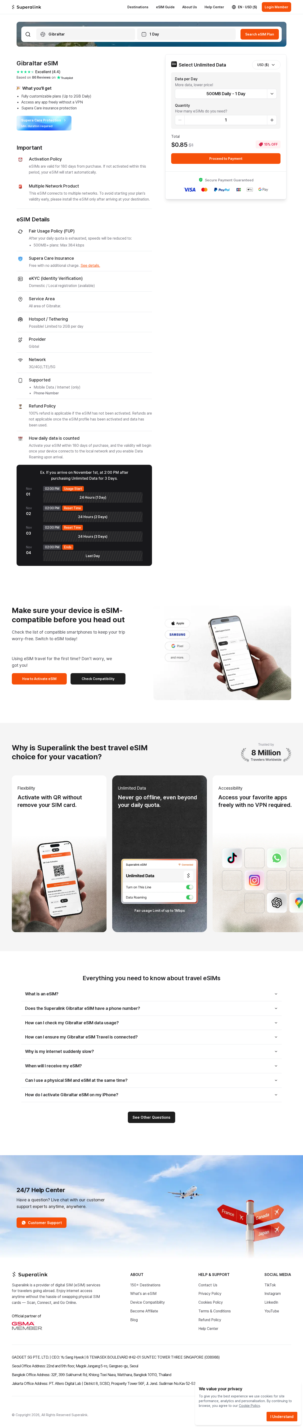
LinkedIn (271, 1302)
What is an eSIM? (41, 993)
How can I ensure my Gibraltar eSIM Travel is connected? (81, 1036)
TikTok (270, 1285)
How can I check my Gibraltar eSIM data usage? (72, 1022)
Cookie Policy (249, 1406)
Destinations (137, 7)
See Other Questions (151, 1117)
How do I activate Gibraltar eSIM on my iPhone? (71, 1094)
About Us (189, 7)
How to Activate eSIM (39, 679)
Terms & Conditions (214, 1311)
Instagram (272, 1293)
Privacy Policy (209, 1293)
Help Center (214, 7)
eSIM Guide (165, 7)
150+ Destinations (145, 1285)
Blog (134, 1319)
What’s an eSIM (143, 1293)
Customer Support (45, 1222)
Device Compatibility (147, 1302)
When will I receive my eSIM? (53, 1065)
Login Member (276, 7)
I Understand (282, 1416)
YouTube (271, 1311)
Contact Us (207, 1285)
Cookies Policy (210, 1302)
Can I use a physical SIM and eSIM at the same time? (76, 1080)
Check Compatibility (98, 679)
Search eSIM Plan (259, 34)
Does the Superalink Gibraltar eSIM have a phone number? (82, 1008)
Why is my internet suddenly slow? (59, 1051)
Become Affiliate (144, 1311)
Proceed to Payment (225, 159)
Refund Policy (209, 1319)
